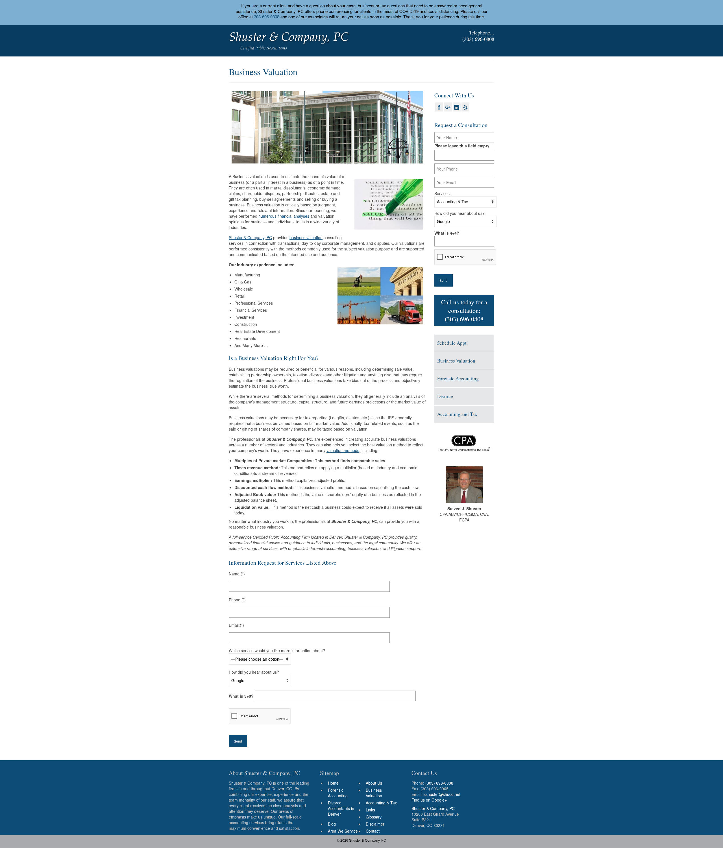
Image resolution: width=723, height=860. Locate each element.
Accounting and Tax (457, 414)
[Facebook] (439, 107)
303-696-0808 (266, 16)
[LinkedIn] (457, 107)
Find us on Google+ (429, 800)
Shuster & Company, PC (250, 237)
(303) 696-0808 (478, 39)
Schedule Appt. (452, 343)
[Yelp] (465, 107)
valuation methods (342, 450)
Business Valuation (456, 360)
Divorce (445, 396)
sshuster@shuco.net (442, 794)
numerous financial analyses (283, 216)
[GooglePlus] (448, 107)
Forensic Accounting (458, 378)
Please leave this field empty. (462, 146)
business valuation (306, 237)
